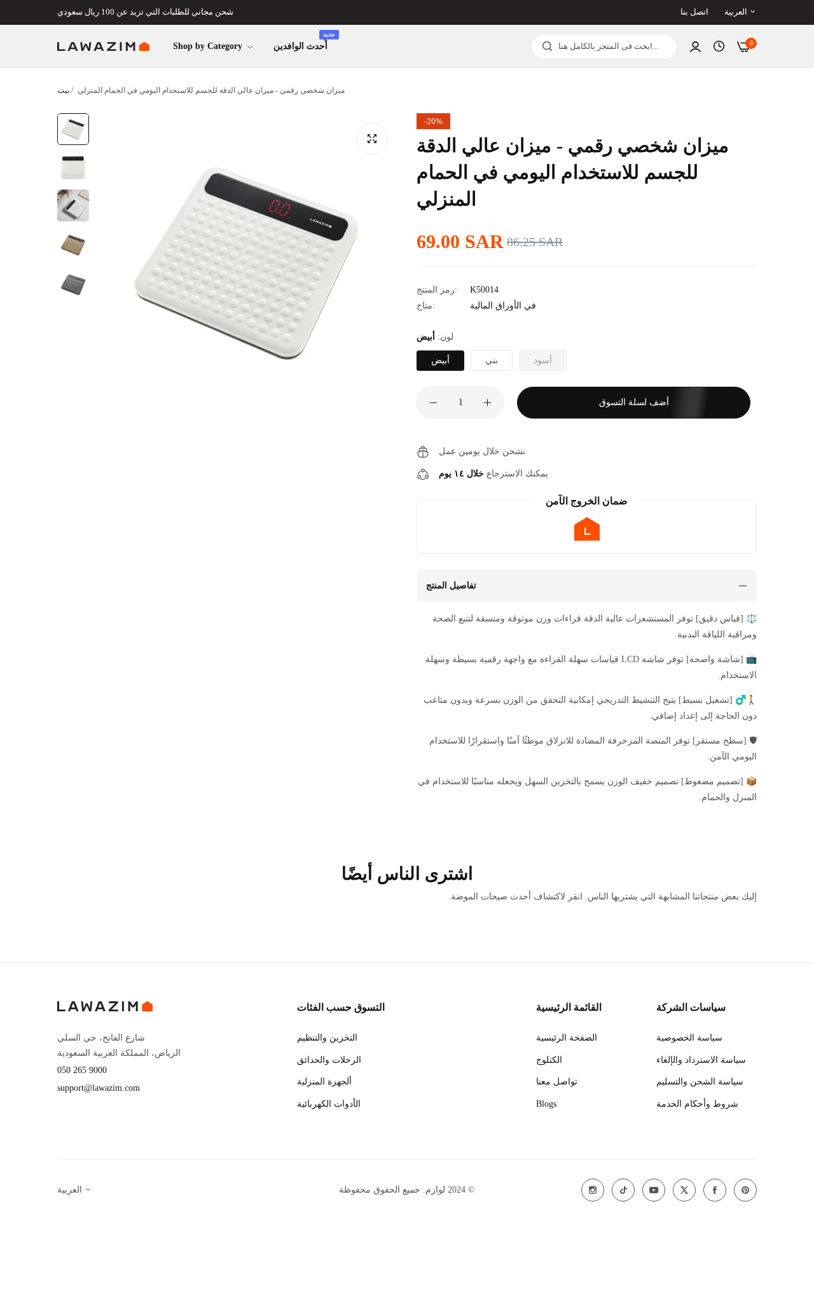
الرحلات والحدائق (329, 1060)
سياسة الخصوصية (689, 1037)
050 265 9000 (82, 1070)
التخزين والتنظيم (327, 1037)
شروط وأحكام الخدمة (697, 1104)
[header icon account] (695, 46)
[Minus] (433, 402)
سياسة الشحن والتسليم (699, 1081)
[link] (213, 46)
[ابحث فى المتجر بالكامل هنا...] (544, 46)
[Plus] (487, 402)
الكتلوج (549, 1060)
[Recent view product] (719, 46)
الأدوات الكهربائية (329, 1104)
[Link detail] (592, 1190)
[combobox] (604, 46)
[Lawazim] (103, 47)
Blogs (546, 1104)
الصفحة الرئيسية (566, 1037)
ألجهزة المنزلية (324, 1081)
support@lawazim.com (98, 1088)
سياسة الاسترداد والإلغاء (701, 1060)
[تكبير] (372, 139)
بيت (63, 90)
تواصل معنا (556, 1081)
